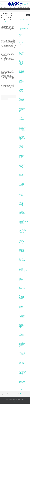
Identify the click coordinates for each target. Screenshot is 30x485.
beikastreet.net (21, 279)
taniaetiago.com (21, 267)
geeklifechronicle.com (22, 98)
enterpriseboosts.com (22, 315)
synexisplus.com (21, 54)
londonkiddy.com (21, 153)
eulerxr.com (20, 112)
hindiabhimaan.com (21, 383)
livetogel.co (20, 118)
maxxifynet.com (21, 56)
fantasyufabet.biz (21, 188)
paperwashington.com (22, 136)
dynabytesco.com (21, 93)
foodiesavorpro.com (21, 100)
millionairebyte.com (21, 156)
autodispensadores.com (22, 140)
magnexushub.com (21, 178)
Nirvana (15, 401)
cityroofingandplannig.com (22, 230)
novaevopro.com (21, 71)
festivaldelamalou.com (22, 288)
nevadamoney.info (21, 355)
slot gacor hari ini (5, 394)
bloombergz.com (21, 314)
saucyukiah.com (21, 278)
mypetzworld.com (21, 234)
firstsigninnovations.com (22, 289)
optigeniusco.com (21, 69)
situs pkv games (21, 36)
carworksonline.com (21, 296)
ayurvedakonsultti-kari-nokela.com (23, 221)
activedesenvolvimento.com (22, 127)
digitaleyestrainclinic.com (22, 375)
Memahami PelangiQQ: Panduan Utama (25, 24)
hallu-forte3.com (21, 365)
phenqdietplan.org (21, 251)
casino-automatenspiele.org (22, 317)
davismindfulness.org (22, 155)
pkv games (3, 91)
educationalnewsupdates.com (23, 46)
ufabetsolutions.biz (21, 197)
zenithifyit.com (21, 64)
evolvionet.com (21, 53)
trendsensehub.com (21, 110)
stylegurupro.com (21, 94)
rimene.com (20, 356)
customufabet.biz (21, 203)
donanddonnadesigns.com (22, 122)
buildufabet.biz (21, 211)
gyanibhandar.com (21, 184)
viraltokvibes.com (21, 304)
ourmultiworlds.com (21, 281)
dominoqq (20, 34)
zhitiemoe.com (21, 262)
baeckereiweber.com (22, 163)
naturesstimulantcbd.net (22, 271)
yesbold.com (20, 173)
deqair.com (20, 244)
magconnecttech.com (22, 116)
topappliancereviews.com (22, 381)
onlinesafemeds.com (22, 183)
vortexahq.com (21, 63)
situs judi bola (5, 393)
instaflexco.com (21, 82)
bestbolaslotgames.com (22, 131)
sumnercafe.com (21, 252)
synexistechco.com (21, 60)
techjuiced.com (21, 176)
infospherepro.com (21, 99)
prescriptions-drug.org (22, 301)
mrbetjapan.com (21, 335)
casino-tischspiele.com (22, 318)
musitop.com (21, 258)
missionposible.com (21, 376)
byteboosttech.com (21, 177)
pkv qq (13, 394)
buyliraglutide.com (21, 182)
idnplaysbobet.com (21, 129)
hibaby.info (20, 135)
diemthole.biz (21, 328)
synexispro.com (21, 146)
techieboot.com (21, 169)
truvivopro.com (21, 61)
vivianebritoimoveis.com (22, 305)
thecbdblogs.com (21, 385)
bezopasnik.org (21, 345)
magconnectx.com (21, 145)
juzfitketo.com (21, 268)
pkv (0, 393)
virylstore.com (21, 298)
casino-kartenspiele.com (22, 316)
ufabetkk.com (21, 329)
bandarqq (20, 35)
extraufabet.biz (21, 195)
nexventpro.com (21, 75)
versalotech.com (21, 89)
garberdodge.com (21, 290)
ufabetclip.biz (21, 186)
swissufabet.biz (21, 191)
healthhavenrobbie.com (22, 121)
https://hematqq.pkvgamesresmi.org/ (19, 394)
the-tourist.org (21, 310)
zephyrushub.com (21, 50)
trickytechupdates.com (22, 382)
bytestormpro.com (21, 107)
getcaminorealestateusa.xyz (22, 158)
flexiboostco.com (21, 47)
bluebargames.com (21, 287)
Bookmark (7, 91)
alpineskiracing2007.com (22, 371)
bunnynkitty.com (21, 344)
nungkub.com (21, 263)
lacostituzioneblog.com (22, 260)
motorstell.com (21, 299)
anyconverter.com (21, 325)
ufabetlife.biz (21, 196)
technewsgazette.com (22, 332)
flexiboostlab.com (21, 84)
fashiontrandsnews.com (22, 213)
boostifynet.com (21, 74)
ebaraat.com (21, 175)
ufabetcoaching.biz (21, 154)
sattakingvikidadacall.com (22, 130)
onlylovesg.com (21, 126)
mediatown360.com (21, 374)
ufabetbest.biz (21, 201)
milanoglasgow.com (21, 364)
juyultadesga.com (21, 232)
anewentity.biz (21, 336)
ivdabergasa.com (21, 231)
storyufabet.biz (21, 204)
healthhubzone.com (21, 174)
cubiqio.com (20, 97)
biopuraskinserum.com (22, 352)
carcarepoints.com (21, 241)
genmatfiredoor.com (22, 119)
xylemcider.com (21, 266)
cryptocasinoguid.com (22, 215)
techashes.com (21, 165)
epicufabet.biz (21, 205)
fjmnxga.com (21, 346)
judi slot (2, 393)
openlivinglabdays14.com (22, 220)
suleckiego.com (21, 389)
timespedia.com (21, 326)
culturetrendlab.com (22, 109)
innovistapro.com (21, 83)
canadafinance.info (21, 354)
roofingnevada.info (21, 144)
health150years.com (21, 300)
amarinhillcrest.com (21, 309)
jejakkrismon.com (21, 327)
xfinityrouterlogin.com (22, 379)
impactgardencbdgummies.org (23, 270)
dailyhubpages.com (21, 128)
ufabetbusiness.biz (21, 192)
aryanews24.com (21, 223)
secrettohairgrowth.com (22, 342)
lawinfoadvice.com (21, 250)
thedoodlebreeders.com (22, 242)
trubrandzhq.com (21, 73)
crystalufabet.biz (21, 206)
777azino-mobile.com (22, 225)
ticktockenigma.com (22, 111)
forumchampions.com (22, 286)
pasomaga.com (21, 269)
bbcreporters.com (21, 214)
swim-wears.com (21, 291)
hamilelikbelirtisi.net (21, 88)
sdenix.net (20, 308)
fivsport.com (20, 248)
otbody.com (20, 319)
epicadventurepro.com (22, 102)
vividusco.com (21, 62)
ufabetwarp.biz (21, 185)
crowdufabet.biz (21, 210)
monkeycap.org (21, 307)
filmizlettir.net (21, 280)
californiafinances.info (22, 353)
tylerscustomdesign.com (22, 295)
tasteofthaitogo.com (22, 343)
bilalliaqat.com (21, 139)
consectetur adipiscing (14, 400)
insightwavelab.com (21, 103)
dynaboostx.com (21, 81)
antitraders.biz (21, 222)
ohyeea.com (20, 261)
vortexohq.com (21, 101)
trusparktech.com (21, 72)
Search (20, 13)
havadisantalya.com (21, 167)
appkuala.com (21, 337)
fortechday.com (21, 157)
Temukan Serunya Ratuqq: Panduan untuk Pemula (11, 96)
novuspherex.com (21, 70)
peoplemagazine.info (22, 164)
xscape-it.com (21, 224)
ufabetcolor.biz (21, 194)
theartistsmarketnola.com (22, 360)
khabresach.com (21, 384)
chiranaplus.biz (21, 361)
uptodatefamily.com (21, 257)
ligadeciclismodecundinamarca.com (24, 148)
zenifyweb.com (21, 117)
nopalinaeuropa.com (22, 272)
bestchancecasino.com (22, 138)
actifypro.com (21, 80)
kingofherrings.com (21, 334)
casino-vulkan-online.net (22, 372)
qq (19, 37)
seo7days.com (21, 338)
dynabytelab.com (21, 52)
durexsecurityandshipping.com (23, 229)
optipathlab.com (21, 51)
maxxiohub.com (21, 65)
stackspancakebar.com (22, 362)
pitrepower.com (21, 373)
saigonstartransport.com (22, 347)
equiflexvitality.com (21, 125)
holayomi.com (21, 147)
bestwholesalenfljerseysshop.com (23, 219)
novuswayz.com (21, 79)
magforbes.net (21, 306)
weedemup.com (21, 137)
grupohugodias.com (21, 243)
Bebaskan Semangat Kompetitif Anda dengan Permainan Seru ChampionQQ (4, 97)
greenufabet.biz (21, 193)
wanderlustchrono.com (22, 108)
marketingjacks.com (21, 380)
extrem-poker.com (21, 239)
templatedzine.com (21, 249)
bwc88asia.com (21, 238)
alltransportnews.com (22, 212)
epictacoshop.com (21, 351)
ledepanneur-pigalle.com (22, 357)
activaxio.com (21, 92)
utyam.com (20, 259)
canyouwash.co (21, 166)
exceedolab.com (21, 91)
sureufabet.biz (21, 202)
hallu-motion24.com (21, 366)
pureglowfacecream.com (22, 333)
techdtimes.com (21, 168)
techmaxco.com (21, 90)
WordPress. (17, 401)
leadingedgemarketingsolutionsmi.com (24, 216)
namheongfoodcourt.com (22, 363)
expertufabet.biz (21, 187)
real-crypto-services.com (22, 233)
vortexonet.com (21, 55)
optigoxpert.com (21, 78)
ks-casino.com (21, 240)
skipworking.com (21, 323)
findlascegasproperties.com (22, 120)
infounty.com (21, 235)
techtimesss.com (21, 297)
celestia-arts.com (21, 285)
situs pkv (21, 393)
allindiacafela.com (21, 370)
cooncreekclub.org (21, 282)
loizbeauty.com (21, 324)
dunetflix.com (21, 253)
